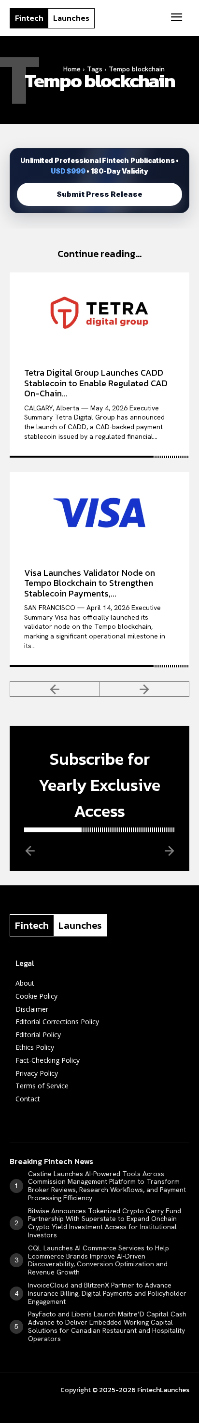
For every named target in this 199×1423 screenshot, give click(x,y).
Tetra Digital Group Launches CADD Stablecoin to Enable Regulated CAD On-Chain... (96, 383)
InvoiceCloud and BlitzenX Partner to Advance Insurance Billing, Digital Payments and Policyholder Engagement (107, 1293)
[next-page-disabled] (145, 689)
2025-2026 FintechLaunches (144, 1390)
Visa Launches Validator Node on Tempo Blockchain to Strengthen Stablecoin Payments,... (89, 583)
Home (72, 69)
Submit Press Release (99, 194)
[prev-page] (55, 689)
